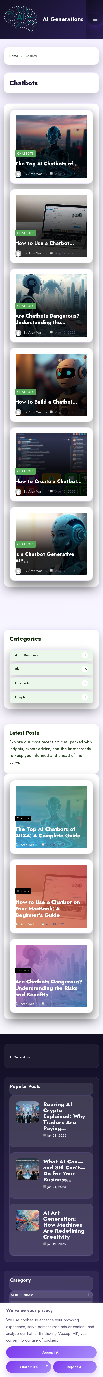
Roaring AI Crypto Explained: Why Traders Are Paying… (64, 1116)
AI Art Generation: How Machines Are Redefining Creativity (63, 1225)
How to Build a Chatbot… (46, 402)
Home (14, 55)
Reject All (75, 1366)
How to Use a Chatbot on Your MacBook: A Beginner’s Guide (47, 908)
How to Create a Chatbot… (48, 481)
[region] (51, 1340)
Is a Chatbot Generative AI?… (44, 557)
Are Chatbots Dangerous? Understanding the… (47, 319)
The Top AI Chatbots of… (46, 163)
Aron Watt (35, 174)
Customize (29, 1366)
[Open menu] (95, 19)
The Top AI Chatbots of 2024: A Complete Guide (47, 832)
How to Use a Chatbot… (44, 243)
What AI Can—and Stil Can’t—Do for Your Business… (64, 1170)
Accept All (51, 1352)
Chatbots (25, 153)
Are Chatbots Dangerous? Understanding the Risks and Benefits (49, 987)
